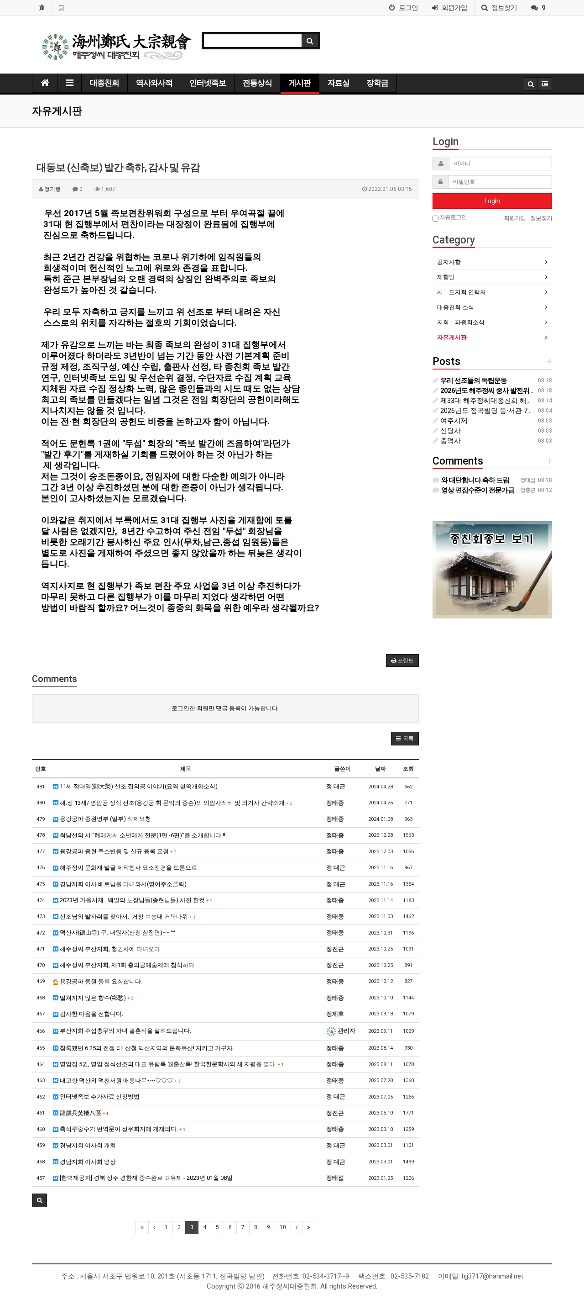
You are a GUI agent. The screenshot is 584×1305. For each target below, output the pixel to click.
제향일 (446, 277)
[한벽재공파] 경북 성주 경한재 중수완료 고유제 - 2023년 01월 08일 (145, 1177)
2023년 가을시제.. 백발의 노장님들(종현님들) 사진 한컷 (135, 900)
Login (492, 201)
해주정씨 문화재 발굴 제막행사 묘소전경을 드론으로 (127, 867)
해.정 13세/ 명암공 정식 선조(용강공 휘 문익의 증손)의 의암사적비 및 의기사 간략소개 (175, 802)
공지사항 (449, 262)
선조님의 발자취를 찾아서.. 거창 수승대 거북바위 (126, 916)
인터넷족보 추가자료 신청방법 (99, 1096)
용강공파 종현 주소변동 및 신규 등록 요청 (117, 851)
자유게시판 (452, 337)
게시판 (300, 82)
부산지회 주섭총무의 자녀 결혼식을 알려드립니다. (124, 1030)
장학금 (377, 82)
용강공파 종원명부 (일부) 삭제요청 (104, 818)
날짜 (380, 769)
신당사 (449, 431)
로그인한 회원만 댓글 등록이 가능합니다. (225, 708)
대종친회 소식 (455, 307)
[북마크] (61, 8)
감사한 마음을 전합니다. (90, 1013)
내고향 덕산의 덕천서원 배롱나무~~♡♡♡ (119, 1080)
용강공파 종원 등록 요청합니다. (100, 981)
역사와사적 (154, 82)
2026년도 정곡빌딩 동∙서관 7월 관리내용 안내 (508, 411)
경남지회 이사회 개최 (87, 1145)
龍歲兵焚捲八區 (83, 1113)
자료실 (338, 82)
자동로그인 (452, 217)
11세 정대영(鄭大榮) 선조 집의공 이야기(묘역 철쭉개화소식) (138, 786)
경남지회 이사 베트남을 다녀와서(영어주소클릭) (122, 884)
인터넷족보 (207, 82)
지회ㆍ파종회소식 (461, 322)
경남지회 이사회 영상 (87, 1161)
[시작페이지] (42, 8)
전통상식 (257, 82)
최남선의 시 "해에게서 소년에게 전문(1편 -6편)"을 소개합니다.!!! (142, 835)
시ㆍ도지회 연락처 (461, 292)
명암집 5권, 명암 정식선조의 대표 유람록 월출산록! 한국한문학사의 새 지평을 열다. (170, 1064)
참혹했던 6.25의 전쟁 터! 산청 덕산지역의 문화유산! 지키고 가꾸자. (146, 1048)
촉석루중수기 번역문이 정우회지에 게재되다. (121, 1128)
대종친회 (104, 82)
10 (283, 1227)
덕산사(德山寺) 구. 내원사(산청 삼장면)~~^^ (116, 932)
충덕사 (449, 441)
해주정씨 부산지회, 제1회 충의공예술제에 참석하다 (126, 965)
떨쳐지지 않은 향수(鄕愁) (95, 997)
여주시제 (453, 421)
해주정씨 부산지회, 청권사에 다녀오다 (109, 949)
